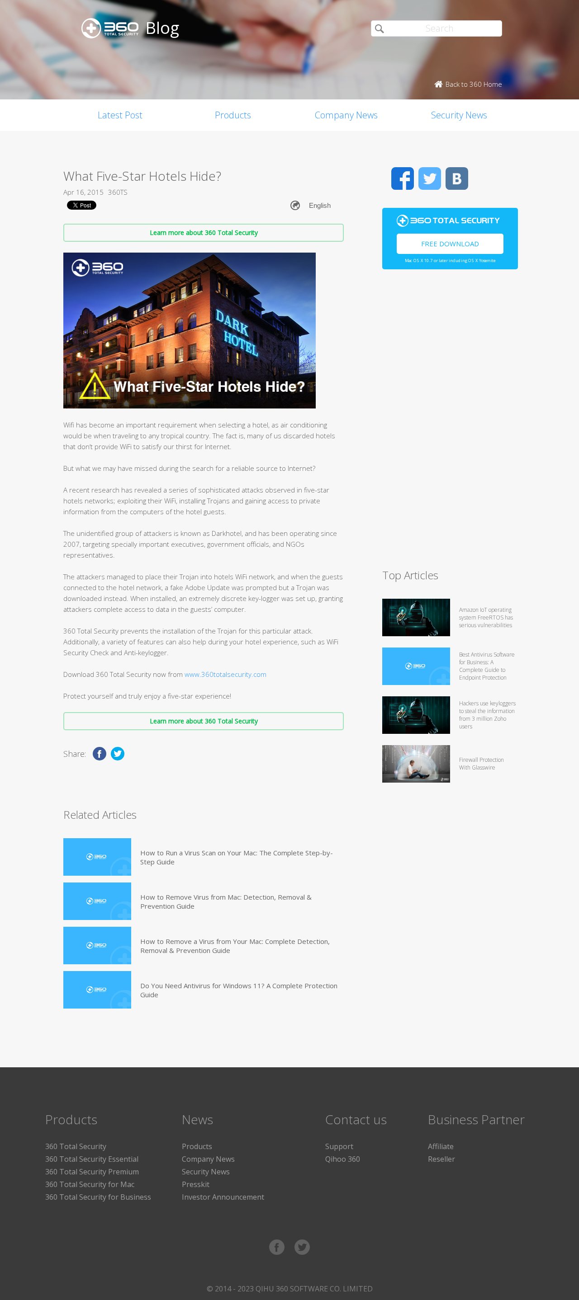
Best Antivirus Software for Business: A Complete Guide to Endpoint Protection (487, 666)
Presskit (195, 1184)
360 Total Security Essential (91, 1159)
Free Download (450, 243)
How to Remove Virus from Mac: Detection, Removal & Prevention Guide (226, 901)
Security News (459, 115)
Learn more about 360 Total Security (204, 232)
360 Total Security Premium (92, 1172)
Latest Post (120, 115)
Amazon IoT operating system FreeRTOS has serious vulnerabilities (486, 617)
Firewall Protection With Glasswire (481, 763)
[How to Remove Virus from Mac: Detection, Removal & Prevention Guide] (97, 901)
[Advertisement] (450, 422)
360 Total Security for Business (98, 1197)
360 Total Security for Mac (89, 1184)
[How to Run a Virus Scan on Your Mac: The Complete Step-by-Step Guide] (97, 857)
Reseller (441, 1159)
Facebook (402, 178)
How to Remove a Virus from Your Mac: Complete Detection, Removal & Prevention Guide (235, 946)
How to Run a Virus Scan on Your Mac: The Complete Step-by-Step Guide (236, 857)
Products (233, 115)
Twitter (429, 178)
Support (339, 1146)
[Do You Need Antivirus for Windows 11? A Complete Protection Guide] (97, 990)
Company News (346, 115)
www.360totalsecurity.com (225, 674)
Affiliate (441, 1146)
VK (457, 178)
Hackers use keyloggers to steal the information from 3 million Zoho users (487, 714)
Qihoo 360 (342, 1159)
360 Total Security (75, 1146)
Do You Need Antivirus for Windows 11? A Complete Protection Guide (238, 990)
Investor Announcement (223, 1197)
